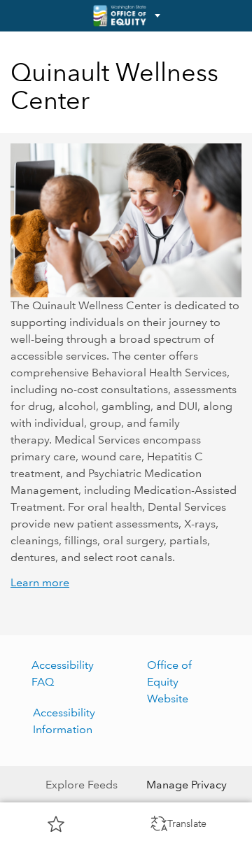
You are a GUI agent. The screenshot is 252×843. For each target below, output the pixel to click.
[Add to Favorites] (56, 823)
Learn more (39, 582)
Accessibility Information (64, 721)
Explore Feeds (82, 784)
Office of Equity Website (169, 681)
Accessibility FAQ (62, 673)
